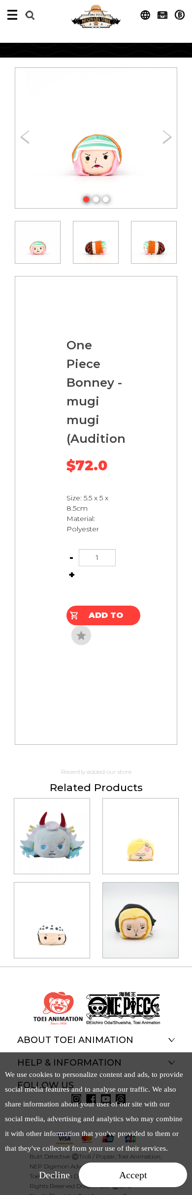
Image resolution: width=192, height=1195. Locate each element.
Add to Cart (106, 618)
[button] (86, 199)
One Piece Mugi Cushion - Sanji (140, 822)
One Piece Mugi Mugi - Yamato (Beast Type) (51, 822)
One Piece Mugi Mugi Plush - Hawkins (140, 907)
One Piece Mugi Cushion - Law (51, 907)
